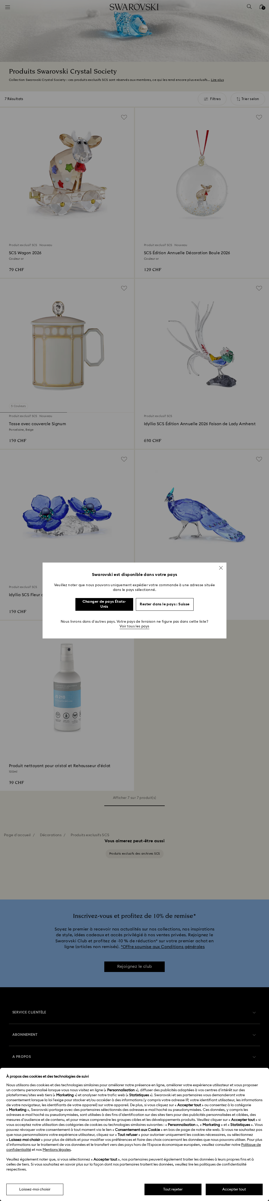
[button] (221, 568)
